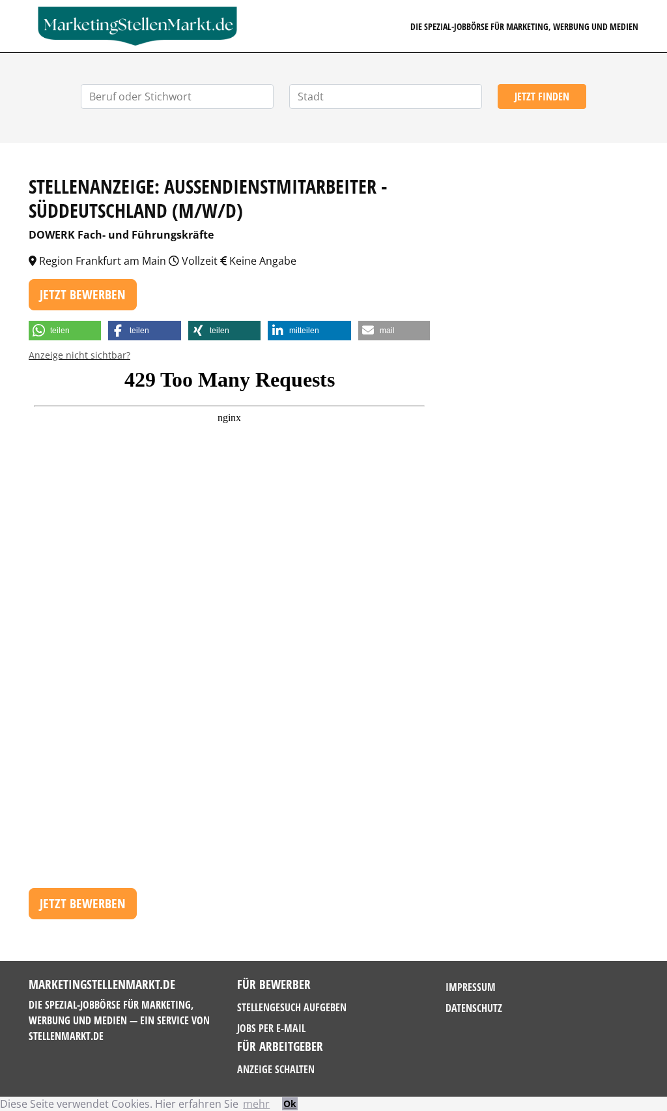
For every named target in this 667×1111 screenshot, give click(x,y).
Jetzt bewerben (83, 294)
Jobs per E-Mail (271, 1028)
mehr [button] (256, 1104)
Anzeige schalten (276, 1069)
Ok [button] (289, 1103)
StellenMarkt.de (66, 1036)
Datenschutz (474, 1008)
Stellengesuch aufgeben (292, 1007)
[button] (65, 330)
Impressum (471, 987)
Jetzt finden (542, 96)
